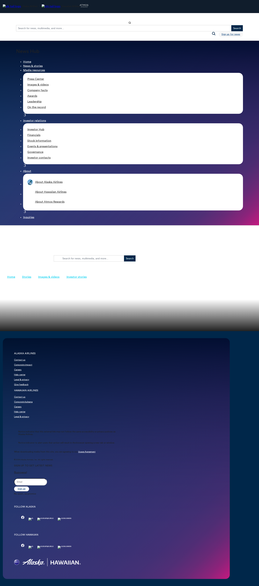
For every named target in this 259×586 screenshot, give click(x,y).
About (27, 171)
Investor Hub (35, 129)
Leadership (34, 101)
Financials (33, 135)
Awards (32, 96)
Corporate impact (23, 365)
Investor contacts (39, 157)
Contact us (19, 360)
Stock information (39, 141)
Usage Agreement (86, 452)
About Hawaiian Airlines (50, 192)
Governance (35, 152)
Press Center (35, 79)
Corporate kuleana (23, 402)
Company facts (37, 90)
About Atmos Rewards (49, 202)
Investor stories (76, 277)
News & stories (33, 66)
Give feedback (21, 385)
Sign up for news (230, 34)
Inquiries (28, 217)
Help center (19, 375)
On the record (36, 107)
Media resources (34, 70)
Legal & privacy (21, 380)
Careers (17, 370)
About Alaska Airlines (49, 182)
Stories (26, 277)
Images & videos (38, 84)
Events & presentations (42, 146)
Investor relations (34, 120)
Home (27, 62)
